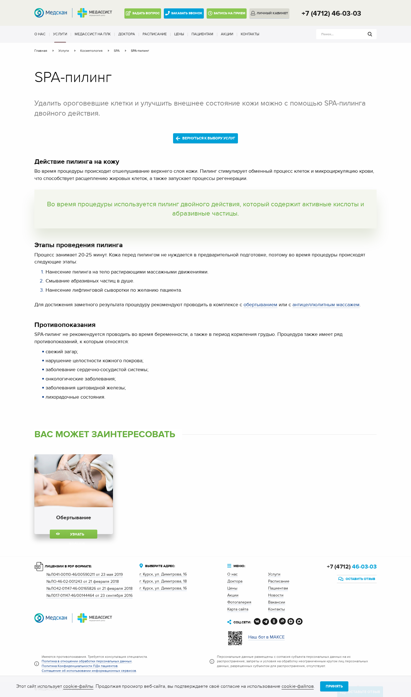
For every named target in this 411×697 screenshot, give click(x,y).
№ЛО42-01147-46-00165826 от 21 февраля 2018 (89, 588)
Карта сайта (237, 609)
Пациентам (202, 34)
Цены (179, 34)
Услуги (60, 34)
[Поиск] (370, 34)
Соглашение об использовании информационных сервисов (89, 671)
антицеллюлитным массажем (326, 305)
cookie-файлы (78, 686)
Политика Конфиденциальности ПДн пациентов (80, 666)
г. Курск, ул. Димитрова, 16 (163, 574)
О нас (40, 34)
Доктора (126, 34)
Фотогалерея (239, 602)
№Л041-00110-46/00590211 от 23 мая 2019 (84, 574)
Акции (227, 34)
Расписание (155, 34)
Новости (276, 595)
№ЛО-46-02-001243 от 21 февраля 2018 (82, 581)
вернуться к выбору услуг (208, 138)
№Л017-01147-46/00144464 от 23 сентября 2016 (89, 595)
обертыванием (260, 305)
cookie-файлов (298, 686)
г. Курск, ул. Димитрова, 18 (163, 581)
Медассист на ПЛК (93, 34)
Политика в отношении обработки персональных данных (87, 661)
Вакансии (276, 602)
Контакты (250, 34)
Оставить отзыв (360, 579)
